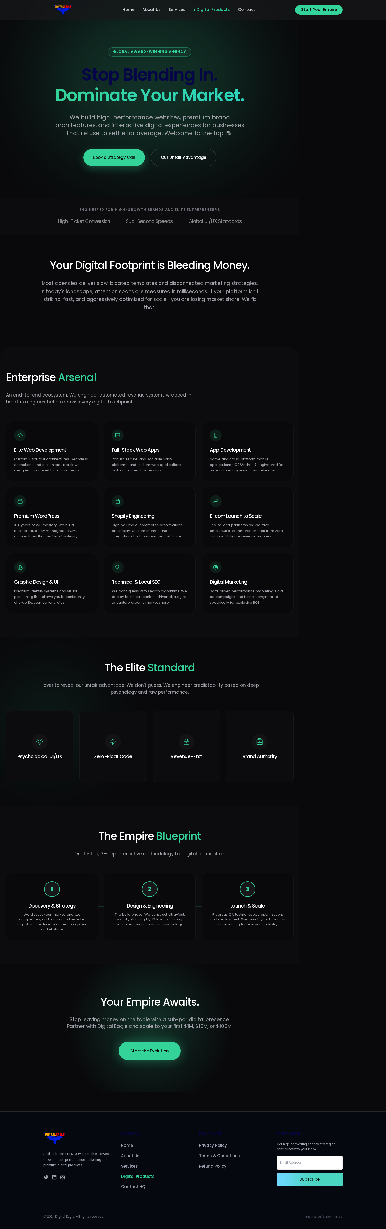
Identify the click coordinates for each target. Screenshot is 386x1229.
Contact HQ (133, 1186)
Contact (246, 9)
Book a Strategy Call (114, 157)
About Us (151, 9)
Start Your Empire (319, 9)
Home (128, 9)
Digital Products (213, 9)
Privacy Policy (213, 1145)
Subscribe (310, 1179)
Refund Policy (212, 1166)
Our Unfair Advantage (183, 157)
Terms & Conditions (219, 1155)
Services (177, 9)
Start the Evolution (150, 1051)
